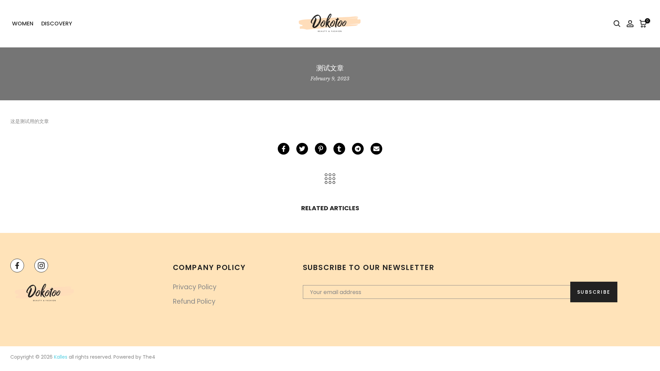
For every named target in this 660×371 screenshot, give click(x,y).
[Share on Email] (376, 149)
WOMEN (22, 23)
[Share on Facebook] (283, 149)
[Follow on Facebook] (17, 265)
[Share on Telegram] (358, 149)
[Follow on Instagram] (41, 265)
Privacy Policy (195, 287)
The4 (149, 356)
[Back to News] (330, 179)
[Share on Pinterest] (321, 149)
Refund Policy (194, 301)
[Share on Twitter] (302, 149)
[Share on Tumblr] (339, 149)
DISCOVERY (56, 23)
